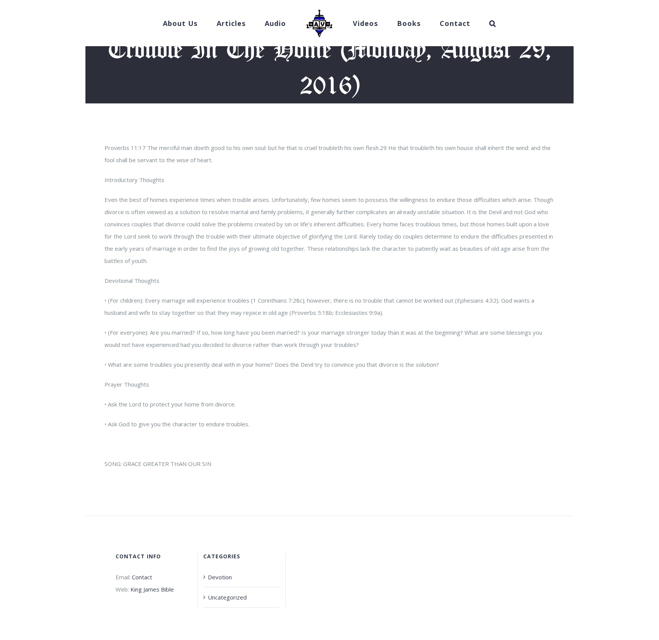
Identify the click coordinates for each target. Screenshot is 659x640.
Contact (142, 577)
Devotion (220, 577)
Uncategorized (227, 597)
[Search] (469, 23)
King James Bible (152, 589)
